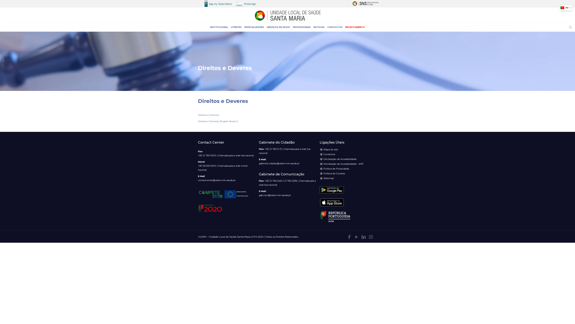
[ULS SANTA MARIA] (287, 15)
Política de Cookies (334, 173)
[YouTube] (356, 237)
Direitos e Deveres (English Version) (218, 121)
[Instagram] (371, 237)
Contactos (329, 154)
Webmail (328, 178)
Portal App (250, 4)
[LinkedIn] (364, 237)
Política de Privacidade (336, 168)
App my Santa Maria (220, 4)
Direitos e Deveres (208, 115)
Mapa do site (330, 149)
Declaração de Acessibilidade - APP (343, 163)
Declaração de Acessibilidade (340, 159)
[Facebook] (349, 237)
